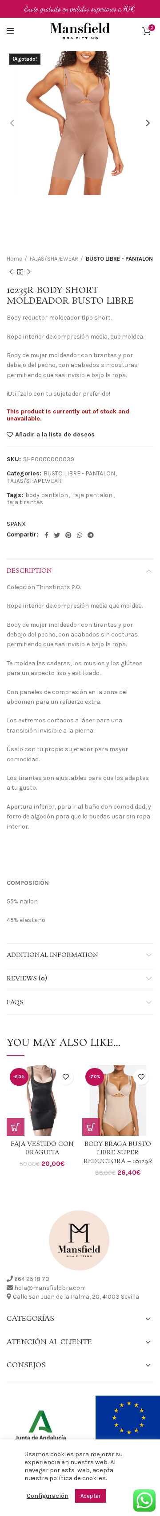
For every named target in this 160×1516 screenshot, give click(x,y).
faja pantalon (92, 495)
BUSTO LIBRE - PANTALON (119, 258)
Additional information (52, 955)
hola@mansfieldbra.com (50, 1288)
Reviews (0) (27, 978)
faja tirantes (25, 502)
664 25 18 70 (31, 1279)
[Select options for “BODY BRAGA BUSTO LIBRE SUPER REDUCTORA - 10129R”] (91, 1127)
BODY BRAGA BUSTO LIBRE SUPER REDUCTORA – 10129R (118, 1153)
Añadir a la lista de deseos (55, 435)
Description (29, 571)
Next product (28, 271)
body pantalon (46, 495)
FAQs (15, 1002)
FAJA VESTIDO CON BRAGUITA (42, 1148)
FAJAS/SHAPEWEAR (54, 258)
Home (14, 258)
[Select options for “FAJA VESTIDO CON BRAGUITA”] (15, 1127)
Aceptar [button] (90, 1496)
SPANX (16, 524)
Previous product (11, 271)
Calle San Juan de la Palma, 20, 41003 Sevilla (76, 1296)
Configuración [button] (47, 1496)
